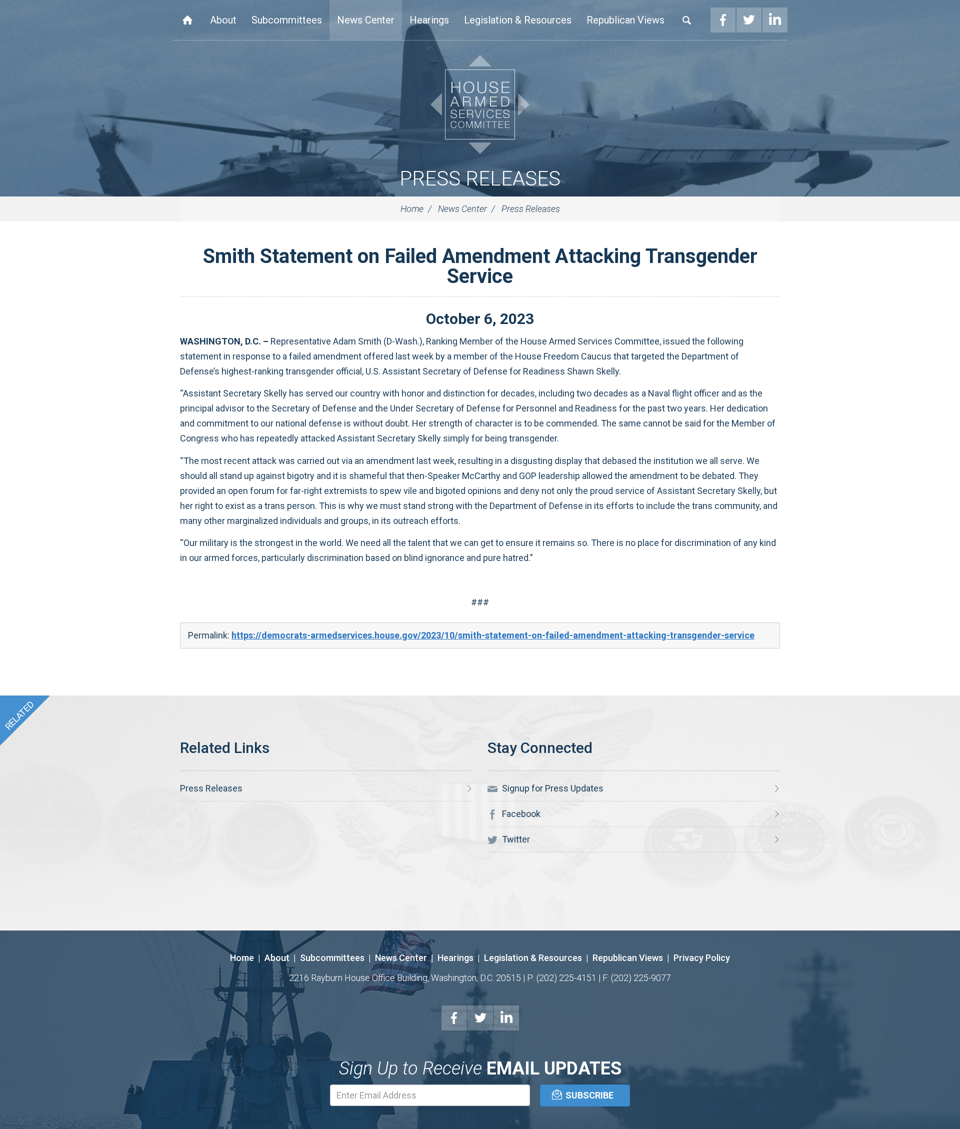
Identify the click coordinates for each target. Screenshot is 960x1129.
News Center (365, 20)
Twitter (749, 20)
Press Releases (480, 178)
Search (687, 20)
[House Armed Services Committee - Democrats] (480, 104)
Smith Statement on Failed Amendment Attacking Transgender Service (480, 266)
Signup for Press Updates (552, 788)
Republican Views (625, 20)
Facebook (723, 20)
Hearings (429, 20)
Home (187, 20)
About (223, 20)
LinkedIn (775, 20)
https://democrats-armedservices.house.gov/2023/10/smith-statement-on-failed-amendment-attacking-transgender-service (493, 635)
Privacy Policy (702, 957)
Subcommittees (287, 20)
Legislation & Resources (518, 20)
